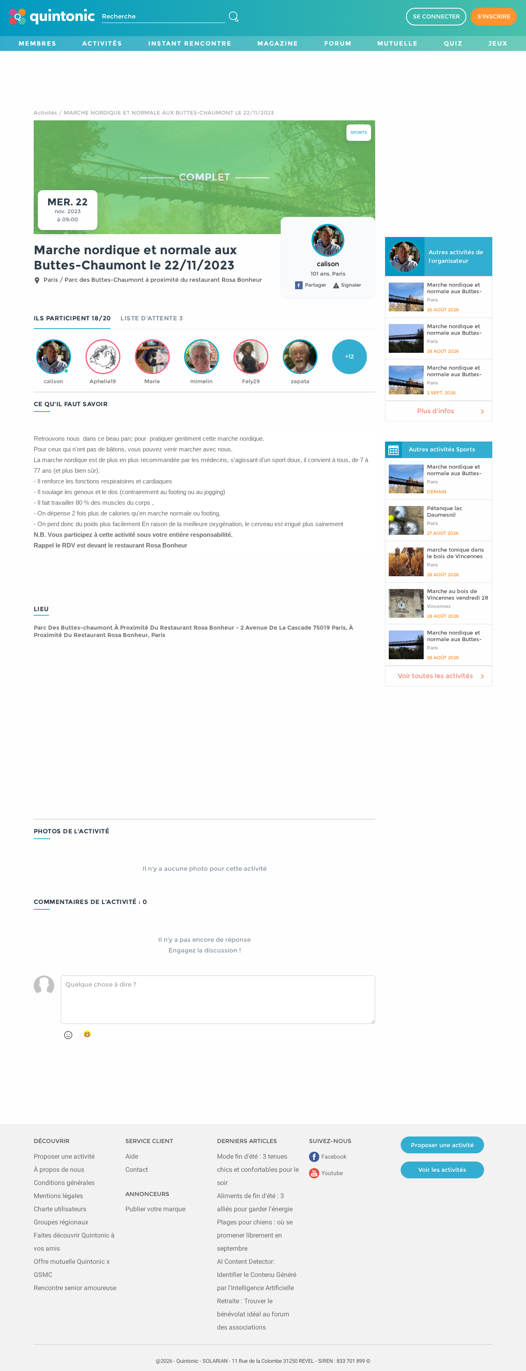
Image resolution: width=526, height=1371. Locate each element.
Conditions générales (64, 1183)
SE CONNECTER (436, 16)
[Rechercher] (233, 17)
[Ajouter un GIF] (87, 1034)
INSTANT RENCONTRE (190, 43)
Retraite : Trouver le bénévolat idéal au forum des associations (253, 1314)
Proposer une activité (64, 1156)
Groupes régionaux (61, 1222)
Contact (136, 1169)
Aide (131, 1156)
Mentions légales (58, 1196)
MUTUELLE (397, 43)
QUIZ (453, 43)
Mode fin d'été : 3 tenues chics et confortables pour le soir (258, 1169)
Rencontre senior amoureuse (75, 1288)
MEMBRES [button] (37, 43)
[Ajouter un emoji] (68, 1035)
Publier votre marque (155, 1209)
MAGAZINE (277, 43)
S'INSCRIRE (494, 16)
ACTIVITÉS (102, 43)
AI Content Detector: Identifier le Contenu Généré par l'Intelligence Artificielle (256, 1275)
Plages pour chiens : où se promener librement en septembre (255, 1235)
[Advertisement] (263, 69)
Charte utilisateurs (60, 1209)
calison (328, 264)
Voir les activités (442, 1169)
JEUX (498, 43)
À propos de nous (59, 1169)
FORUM (338, 43)
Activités (45, 112)
